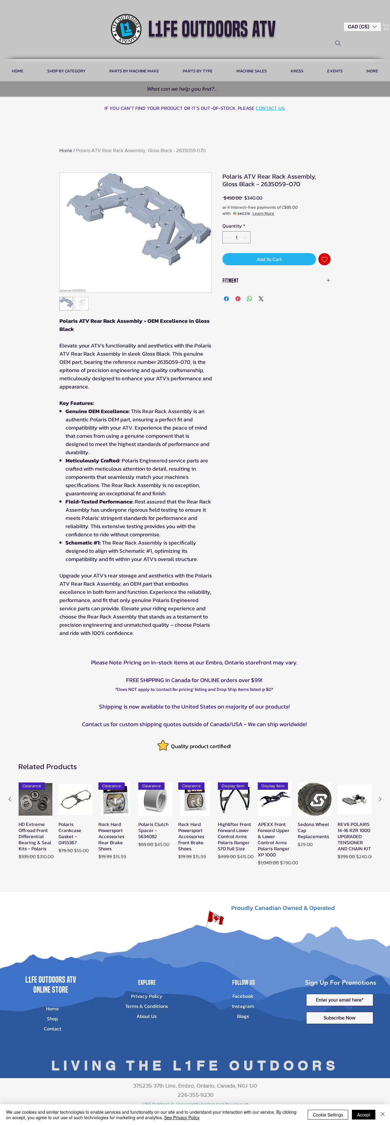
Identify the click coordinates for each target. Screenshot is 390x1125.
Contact (52, 1028)
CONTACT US (270, 108)
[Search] (338, 43)
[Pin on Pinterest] (238, 298)
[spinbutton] (236, 237)
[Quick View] (75, 799)
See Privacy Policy (182, 1117)
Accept (363, 1115)
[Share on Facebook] (226, 298)
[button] (362, 27)
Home (65, 150)
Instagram (243, 1006)
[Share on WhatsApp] (249, 298)
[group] (195, 827)
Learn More (263, 214)
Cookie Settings (328, 1115)
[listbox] (362, 27)
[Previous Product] (9, 799)
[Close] (382, 1114)
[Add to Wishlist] (324, 259)
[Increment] (245, 237)
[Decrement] (227, 237)
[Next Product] (380, 799)
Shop (52, 1018)
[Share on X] (261, 298)
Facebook (243, 996)
